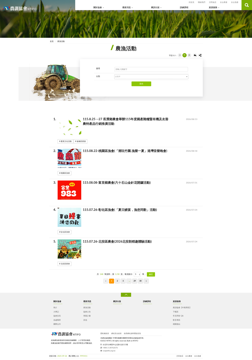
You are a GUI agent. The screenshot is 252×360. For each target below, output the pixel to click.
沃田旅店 (212, 2)
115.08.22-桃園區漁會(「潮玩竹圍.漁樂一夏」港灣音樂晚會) (127, 151)
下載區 (175, 312)
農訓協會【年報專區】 (182, 308)
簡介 (55, 308)
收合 (126, 295)
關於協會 (97, 7)
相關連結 (176, 324)
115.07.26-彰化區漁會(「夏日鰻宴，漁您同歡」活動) (127, 209)
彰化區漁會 (65, 232)
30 (140, 281)
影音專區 (176, 320)
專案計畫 (87, 316)
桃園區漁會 (65, 173)
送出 (141, 84)
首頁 (52, 41)
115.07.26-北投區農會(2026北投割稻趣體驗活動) (127, 241)
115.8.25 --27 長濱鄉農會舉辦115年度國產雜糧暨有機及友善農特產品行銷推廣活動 (127, 121)
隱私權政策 (104, 333)
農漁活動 (61, 41)
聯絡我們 (201, 2)
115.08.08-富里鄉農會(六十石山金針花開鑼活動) (127, 182)
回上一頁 (195, 55)
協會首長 (57, 316)
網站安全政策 (116, 333)
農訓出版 (155, 7)
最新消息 (126, 7)
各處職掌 (57, 320)
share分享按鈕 (200, 55)
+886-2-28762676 (110, 348)
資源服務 (213, 7)
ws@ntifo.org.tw (109, 351)
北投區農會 (65, 264)
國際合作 (57, 324)
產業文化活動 (66, 141)
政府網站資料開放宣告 (132, 333)
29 (135, 281)
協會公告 (87, 312)
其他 (85, 320)
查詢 (247, 5)
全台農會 (223, 2)
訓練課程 (184, 7)
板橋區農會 (81, 141)
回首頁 (191, 2)
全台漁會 (234, 2)
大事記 (56, 312)
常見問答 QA (178, 316)
